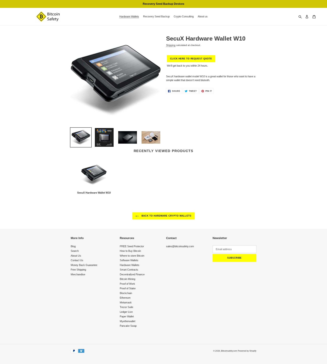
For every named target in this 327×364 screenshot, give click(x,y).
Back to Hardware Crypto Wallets (166, 216)
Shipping (170, 45)
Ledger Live (126, 311)
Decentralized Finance (132, 274)
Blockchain (126, 293)
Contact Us (77, 260)
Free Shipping (78, 269)
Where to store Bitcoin (132, 255)
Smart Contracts (129, 269)
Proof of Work (127, 283)
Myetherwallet (127, 321)
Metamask (126, 302)
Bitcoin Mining (127, 279)
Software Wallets (129, 260)
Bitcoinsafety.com (229, 351)
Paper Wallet (127, 316)
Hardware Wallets (129, 265)
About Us (76, 255)
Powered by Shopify (247, 351)
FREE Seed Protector (132, 246)
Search (75, 250)
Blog (73, 246)
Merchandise (78, 274)
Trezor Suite (126, 307)
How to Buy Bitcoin (130, 250)
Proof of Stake (128, 288)
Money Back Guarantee (84, 265)
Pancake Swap (128, 325)
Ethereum (125, 297)
